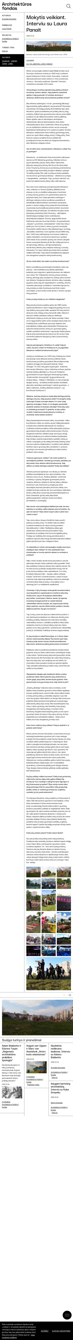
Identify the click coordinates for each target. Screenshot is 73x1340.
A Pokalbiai (6, 1101)
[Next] (69, 995)
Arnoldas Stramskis (9, 18)
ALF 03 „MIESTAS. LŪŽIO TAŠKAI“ (39, 64)
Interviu (5, 50)
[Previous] (65, 995)
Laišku (10, 63)
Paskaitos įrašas (33, 1084)
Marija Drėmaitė (57, 1102)
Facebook (6, 60)
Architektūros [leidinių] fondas (10, 40)
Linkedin (14, 60)
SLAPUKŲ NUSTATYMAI (61, 1330)
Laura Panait (6, 28)
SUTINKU (44, 1330)
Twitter (4, 63)
